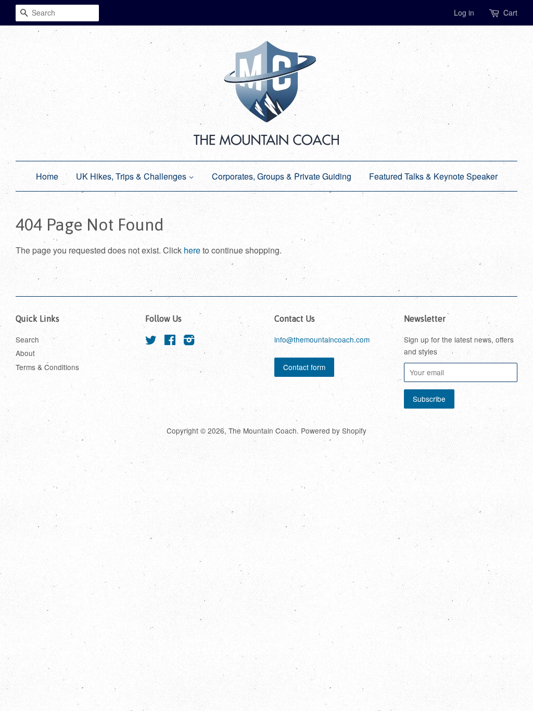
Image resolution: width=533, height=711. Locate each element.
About (25, 353)
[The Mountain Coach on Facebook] (170, 341)
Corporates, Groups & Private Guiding (281, 176)
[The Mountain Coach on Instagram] (189, 341)
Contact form (304, 367)
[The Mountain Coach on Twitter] (151, 341)
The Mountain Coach (263, 430)
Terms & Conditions (47, 367)
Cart (510, 12)
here (192, 250)
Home (47, 176)
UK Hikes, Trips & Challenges (132, 176)
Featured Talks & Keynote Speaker (433, 176)
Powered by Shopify (333, 430)
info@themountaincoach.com (322, 339)
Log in (464, 12)
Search (27, 339)
